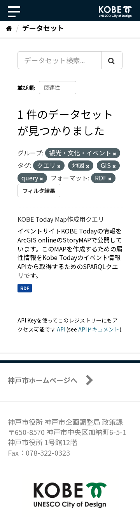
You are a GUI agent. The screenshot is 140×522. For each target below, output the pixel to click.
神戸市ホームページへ (42, 380)
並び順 (26, 87)
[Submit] (112, 60)
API (61, 329)
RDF (24, 288)
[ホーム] (9, 28)
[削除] (114, 153)
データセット (43, 28)
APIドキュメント (98, 329)
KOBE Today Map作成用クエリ (61, 219)
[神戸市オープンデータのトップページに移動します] (115, 12)
